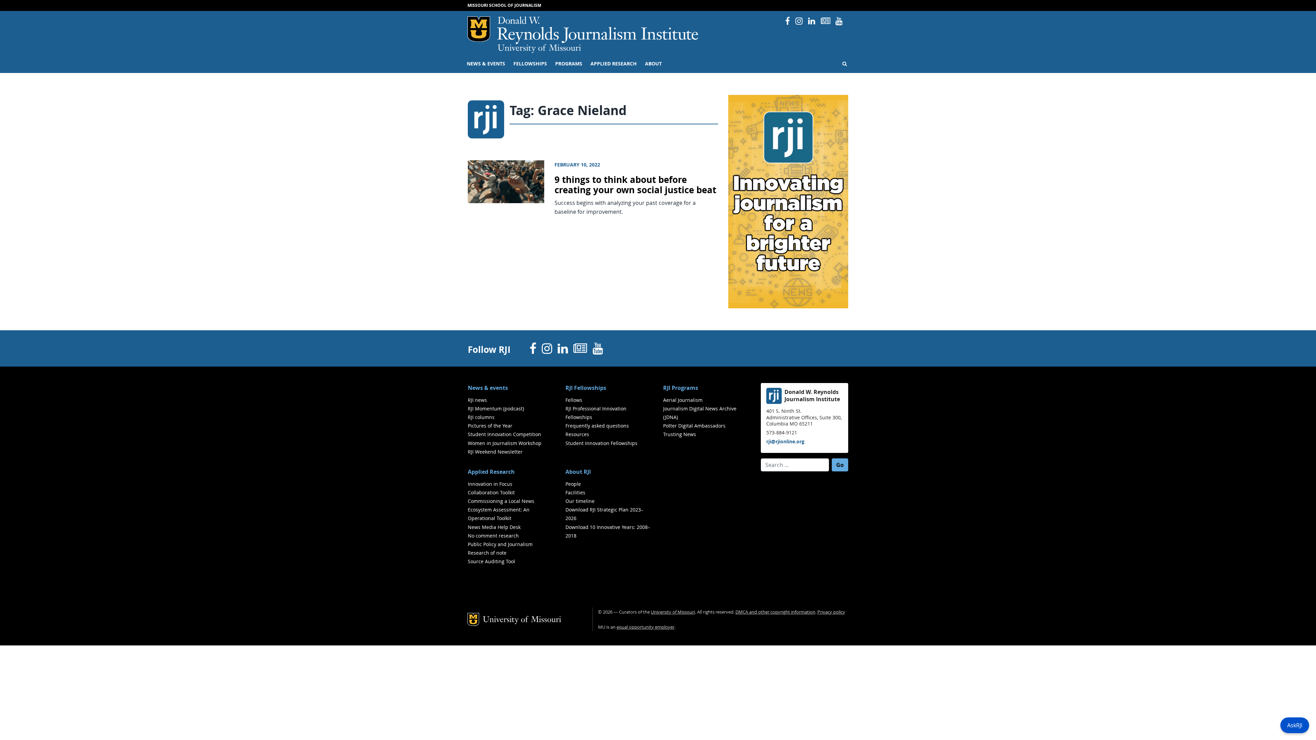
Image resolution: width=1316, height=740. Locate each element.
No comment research (493, 535)
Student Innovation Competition (504, 434)
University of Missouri (539, 48)
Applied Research (613, 63)
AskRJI (1294, 725)
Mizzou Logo (478, 29)
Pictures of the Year (490, 425)
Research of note (487, 553)
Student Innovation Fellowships (601, 443)
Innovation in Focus (490, 484)
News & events (486, 63)
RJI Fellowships (585, 388)
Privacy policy (831, 612)
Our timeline (580, 501)
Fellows (573, 400)
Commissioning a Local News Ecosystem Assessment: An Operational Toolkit (501, 509)
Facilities (575, 492)
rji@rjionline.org (785, 441)
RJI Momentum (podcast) (496, 408)
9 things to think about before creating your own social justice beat (635, 185)
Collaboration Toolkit (491, 492)
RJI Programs (680, 388)
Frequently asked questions (597, 425)
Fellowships (530, 63)
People (573, 484)
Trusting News (679, 434)
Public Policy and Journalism (500, 544)
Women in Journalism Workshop (504, 443)
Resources (577, 434)
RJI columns (481, 417)
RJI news (477, 400)
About (653, 63)
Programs (568, 63)
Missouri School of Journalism (504, 5)
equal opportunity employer (645, 627)
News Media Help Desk (494, 527)
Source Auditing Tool (491, 561)
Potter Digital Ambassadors (694, 425)
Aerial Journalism (683, 400)
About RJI (578, 472)
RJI (598, 30)
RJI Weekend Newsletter (495, 451)
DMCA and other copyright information (775, 612)
